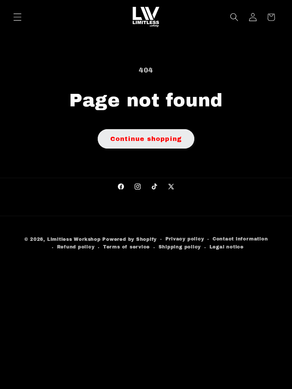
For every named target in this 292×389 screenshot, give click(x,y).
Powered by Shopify (129, 239)
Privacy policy (184, 239)
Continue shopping (146, 139)
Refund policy (76, 247)
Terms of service (126, 247)
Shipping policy (180, 247)
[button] (17, 17)
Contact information (240, 239)
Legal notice (226, 247)
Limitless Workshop (74, 239)
